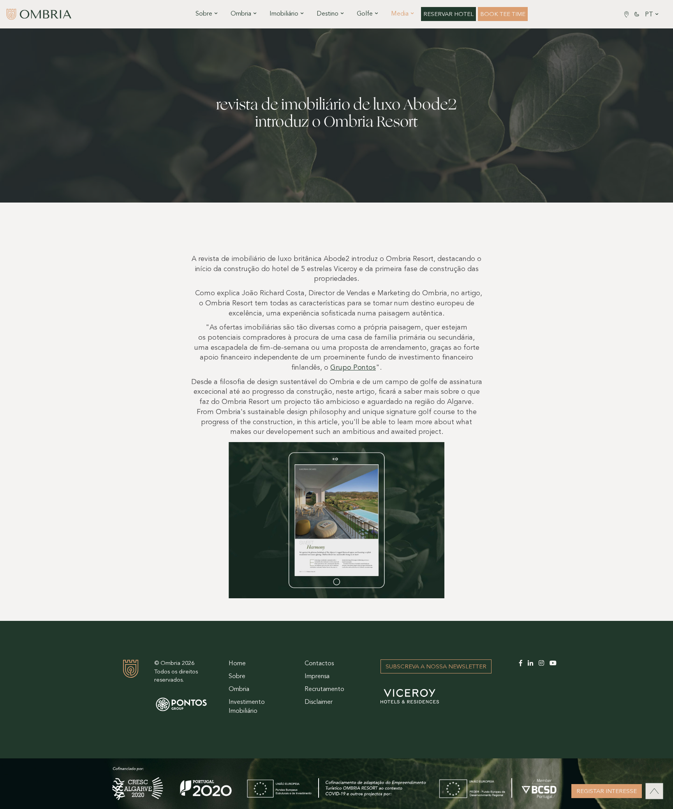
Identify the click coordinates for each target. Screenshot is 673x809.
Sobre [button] (204, 14)
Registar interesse (606, 792)
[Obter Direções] (626, 14)
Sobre (237, 676)
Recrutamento (324, 689)
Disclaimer (319, 702)
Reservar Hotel (448, 15)
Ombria (239, 689)
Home (237, 664)
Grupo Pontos (353, 368)
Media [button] (400, 14)
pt (649, 15)
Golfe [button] (365, 14)
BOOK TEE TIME (502, 15)
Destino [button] (327, 14)
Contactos (319, 664)
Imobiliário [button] (284, 14)
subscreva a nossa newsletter (436, 667)
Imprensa (317, 676)
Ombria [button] (241, 14)
